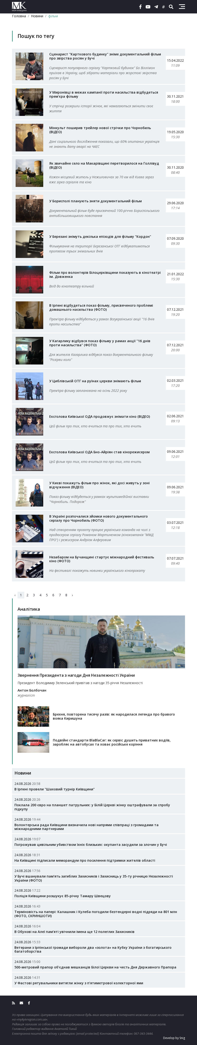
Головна (19, 16)
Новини (37, 16)
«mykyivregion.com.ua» (31, 1019)
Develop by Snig (174, 1038)
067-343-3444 (143, 1033)
